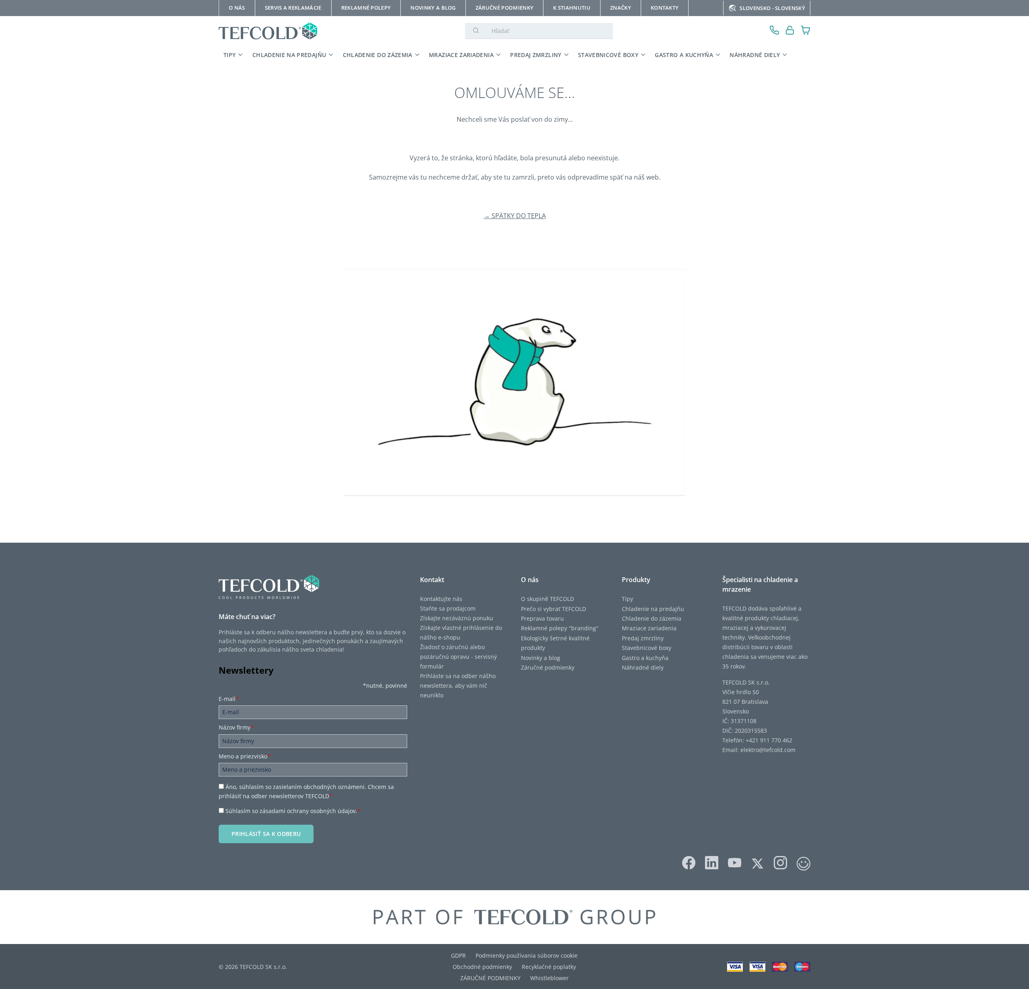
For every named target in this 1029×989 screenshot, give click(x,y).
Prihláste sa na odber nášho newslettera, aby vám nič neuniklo (458, 685)
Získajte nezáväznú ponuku (456, 618)
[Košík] (805, 31)
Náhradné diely (643, 667)
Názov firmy (236, 727)
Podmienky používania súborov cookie (527, 955)
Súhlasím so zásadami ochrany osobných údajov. (293, 811)
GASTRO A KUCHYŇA (684, 55)
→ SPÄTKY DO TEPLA (515, 215)
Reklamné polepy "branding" (560, 628)
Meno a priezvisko (245, 756)
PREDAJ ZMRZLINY (535, 55)
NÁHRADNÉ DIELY (755, 55)
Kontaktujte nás (441, 599)
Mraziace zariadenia (649, 628)
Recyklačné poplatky (549, 967)
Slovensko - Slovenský (772, 8)
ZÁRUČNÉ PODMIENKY (490, 978)
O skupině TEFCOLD (547, 599)
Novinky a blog (540, 658)
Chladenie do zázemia (651, 618)
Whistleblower (549, 978)
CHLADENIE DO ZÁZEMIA (377, 55)
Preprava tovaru (542, 618)
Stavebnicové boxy (646, 648)
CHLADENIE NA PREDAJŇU (289, 55)
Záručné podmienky (547, 667)
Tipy (627, 599)
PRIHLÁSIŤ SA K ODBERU (266, 834)
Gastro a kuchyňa (645, 658)
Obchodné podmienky (482, 967)
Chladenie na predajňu (653, 609)
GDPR (458, 955)
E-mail (229, 699)
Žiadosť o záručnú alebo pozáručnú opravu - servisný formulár (458, 656)
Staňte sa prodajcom (448, 608)
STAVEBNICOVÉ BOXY (608, 55)
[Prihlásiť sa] (790, 31)
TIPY (229, 55)
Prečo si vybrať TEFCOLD (553, 609)
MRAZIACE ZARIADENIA (461, 55)
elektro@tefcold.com (767, 750)
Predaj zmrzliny (643, 638)
